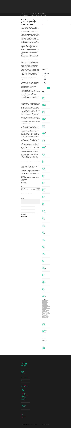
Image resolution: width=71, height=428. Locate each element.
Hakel (46, 310)
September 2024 (43, 119)
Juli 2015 (43, 246)
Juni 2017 (43, 219)
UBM (38, 13)
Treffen (48, 316)
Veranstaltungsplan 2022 (23, 397)
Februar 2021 (43, 168)
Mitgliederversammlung (46, 80)
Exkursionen (46, 307)
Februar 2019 (43, 196)
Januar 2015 (43, 253)
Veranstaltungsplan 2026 (23, 385)
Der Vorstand (22, 390)
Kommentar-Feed (43, 348)
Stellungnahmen (43, 332)
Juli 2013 (43, 274)
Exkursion (43, 307)
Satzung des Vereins (23, 396)
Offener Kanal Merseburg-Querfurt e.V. (25, 15)
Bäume (46, 304)
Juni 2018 (43, 205)
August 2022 (43, 148)
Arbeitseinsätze (43, 325)
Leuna (44, 313)
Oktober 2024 (43, 118)
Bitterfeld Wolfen (43, 304)
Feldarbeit (48, 308)
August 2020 (43, 175)
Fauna (46, 308)
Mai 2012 (43, 290)
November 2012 (43, 283)
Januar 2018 (43, 211)
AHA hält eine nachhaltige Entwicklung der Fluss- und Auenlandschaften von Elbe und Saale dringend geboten (35, 189)
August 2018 (43, 203)
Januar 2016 (43, 239)
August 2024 (43, 120)
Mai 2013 (43, 276)
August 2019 (43, 189)
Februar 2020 (43, 182)
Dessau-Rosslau (43, 306)
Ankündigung (43, 324)
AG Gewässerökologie (42, 13)
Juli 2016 (43, 232)
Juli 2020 (43, 176)
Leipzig (42, 313)
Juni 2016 (43, 233)
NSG (42, 314)
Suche (45, 15)
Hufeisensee (47, 312)
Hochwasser (45, 311)
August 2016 (43, 231)
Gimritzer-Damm (43, 310)
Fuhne (45, 309)
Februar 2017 (43, 224)
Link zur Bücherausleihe (23, 373)
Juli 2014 (43, 260)
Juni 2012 (43, 289)
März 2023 (43, 140)
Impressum (42, 15)
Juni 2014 (43, 261)
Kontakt (39, 15)
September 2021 (43, 160)
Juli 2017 (43, 218)
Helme (42, 311)
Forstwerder (43, 309)
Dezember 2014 (43, 254)
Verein (25, 13)
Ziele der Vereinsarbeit (23, 398)
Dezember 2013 (43, 268)
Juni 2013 (43, 275)
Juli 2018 (43, 204)
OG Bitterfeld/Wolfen (23, 405)
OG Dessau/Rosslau (23, 406)
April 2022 (43, 153)
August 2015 (43, 245)
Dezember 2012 (43, 282)
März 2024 (43, 126)
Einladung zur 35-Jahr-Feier (24, 363)
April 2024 (43, 125)
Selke (44, 316)
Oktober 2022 (43, 146)
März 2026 (43, 98)
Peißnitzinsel (47, 314)
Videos (21, 413)
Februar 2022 (43, 154)
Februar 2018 (43, 210)
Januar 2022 (43, 155)
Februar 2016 (43, 238)
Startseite (22, 13)
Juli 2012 (43, 288)
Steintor (46, 316)
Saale (44, 315)
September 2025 (43, 105)
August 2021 (43, 161)
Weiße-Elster (43, 317)
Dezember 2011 (43, 296)
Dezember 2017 (43, 212)
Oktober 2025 (43, 104)
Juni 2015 (43, 247)
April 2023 (43, 139)
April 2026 (43, 97)
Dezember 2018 (43, 198)
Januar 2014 (43, 267)
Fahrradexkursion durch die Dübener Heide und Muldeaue (46, 73)
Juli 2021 (43, 162)
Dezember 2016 (43, 226)
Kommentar (22, 198)
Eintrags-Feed (43, 347)
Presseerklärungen (23, 186)
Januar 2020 (43, 183)
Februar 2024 (43, 127)
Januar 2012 (43, 295)
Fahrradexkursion (43, 308)
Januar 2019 (43, 197)
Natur (48, 313)
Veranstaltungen (30, 13)
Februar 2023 (43, 141)
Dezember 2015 (43, 240)
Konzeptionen (22, 417)
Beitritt (22, 389)
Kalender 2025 (22, 371)
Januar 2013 (43, 281)
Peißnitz (44, 314)
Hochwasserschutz (44, 312)
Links (36, 15)
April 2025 (43, 111)
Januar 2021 (43, 169)
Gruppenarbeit (34, 13)
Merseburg (47, 313)
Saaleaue (47, 315)
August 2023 (43, 134)
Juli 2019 (43, 190)
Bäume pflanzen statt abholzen (45, 305)
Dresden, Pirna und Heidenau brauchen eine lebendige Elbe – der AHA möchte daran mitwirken (25, 189)
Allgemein (43, 323)
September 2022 (43, 147)
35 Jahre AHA (33, 15)
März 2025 (43, 112)
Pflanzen (43, 315)
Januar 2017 (43, 225)
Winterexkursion (46, 317)
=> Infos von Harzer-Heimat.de (24, 365)
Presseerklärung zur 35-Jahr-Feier (24, 364)
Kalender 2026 (22, 372)
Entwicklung (48, 306)
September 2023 (43, 133)
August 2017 (43, 217)
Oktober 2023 (43, 132)
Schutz (42, 316)
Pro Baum (43, 331)
